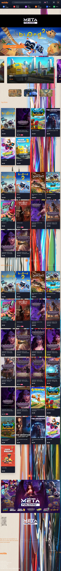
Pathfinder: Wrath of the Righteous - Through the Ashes (52, 381)
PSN (49, 6)
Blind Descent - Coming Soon (37, 195)
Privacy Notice (3, 565)
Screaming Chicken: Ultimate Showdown (38, 410)
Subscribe (47, 540)
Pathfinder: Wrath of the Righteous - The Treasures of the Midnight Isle (38, 381)
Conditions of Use (4, 564)
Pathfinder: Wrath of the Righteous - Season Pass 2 (52, 352)
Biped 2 (18, 194)
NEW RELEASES (39, 7)
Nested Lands (19, 222)
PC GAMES (6, 7)
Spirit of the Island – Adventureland (6, 440)
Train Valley (4, 467)
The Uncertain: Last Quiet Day (22, 440)
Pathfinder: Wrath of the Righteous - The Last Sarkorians (7, 381)
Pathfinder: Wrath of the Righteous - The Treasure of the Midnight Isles (23, 381)
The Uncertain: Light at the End (52, 131)
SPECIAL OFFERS (17, 7)
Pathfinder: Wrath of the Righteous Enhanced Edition (22, 131)
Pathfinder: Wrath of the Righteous (37, 223)
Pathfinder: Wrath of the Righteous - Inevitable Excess (23, 253)
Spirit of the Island (35, 130)
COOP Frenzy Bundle (51, 194)
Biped (3, 130)
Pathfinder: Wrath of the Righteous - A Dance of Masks (52, 224)
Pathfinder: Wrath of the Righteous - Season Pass (37, 352)
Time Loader (4, 160)
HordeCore (4, 222)
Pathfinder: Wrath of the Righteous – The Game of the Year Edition (22, 410)
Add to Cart (13, 46)
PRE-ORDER (29, 7)
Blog (57, 6)
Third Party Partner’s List (5, 562)
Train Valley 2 (19, 160)
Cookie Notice (3, 561)
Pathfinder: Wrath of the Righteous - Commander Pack (7, 253)
